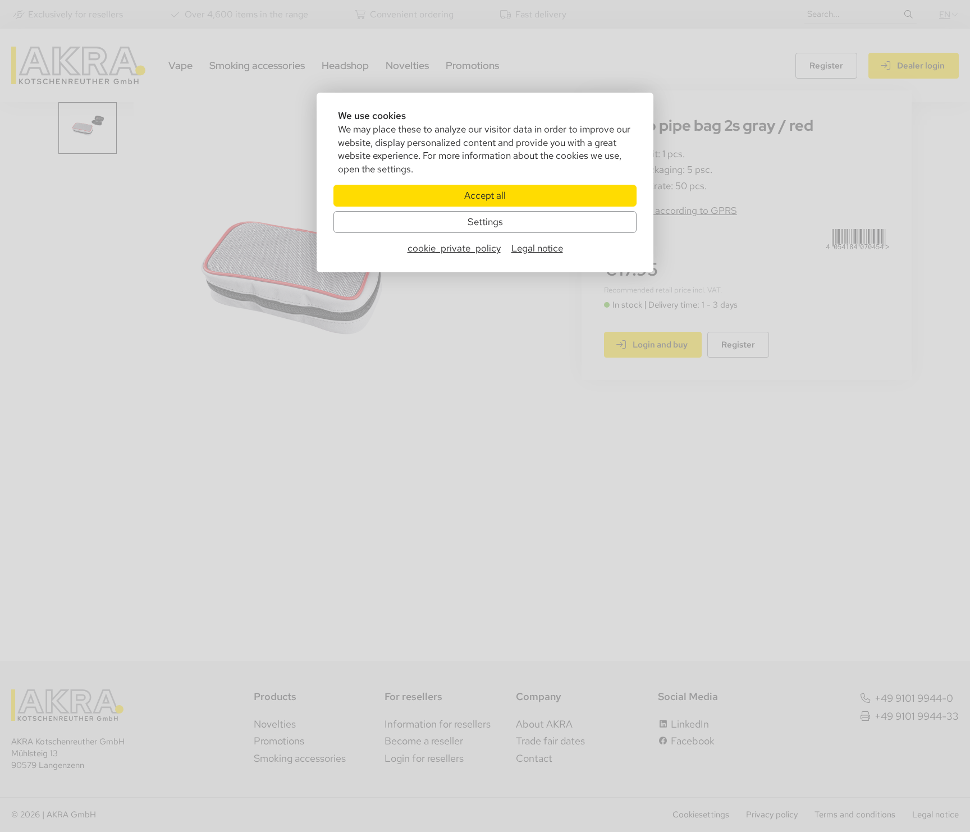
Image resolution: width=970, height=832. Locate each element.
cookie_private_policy (454, 248)
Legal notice (537, 248)
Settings (485, 222)
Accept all (485, 195)
